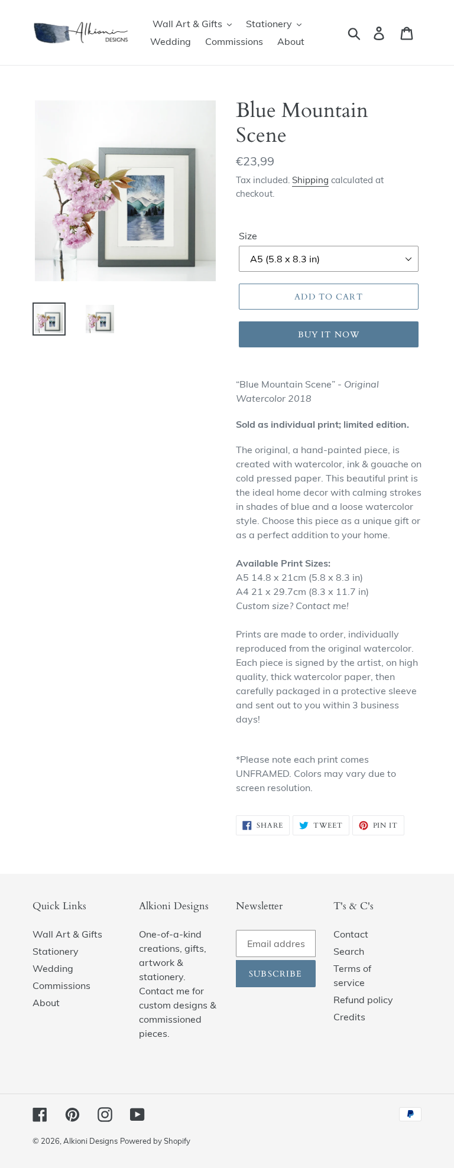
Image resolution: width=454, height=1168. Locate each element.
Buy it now (328, 334)
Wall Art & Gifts (67, 934)
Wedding (53, 968)
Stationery (56, 951)
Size (248, 236)
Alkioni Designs (90, 1141)
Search (348, 951)
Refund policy (363, 1000)
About (46, 1002)
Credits (349, 1017)
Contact (350, 934)
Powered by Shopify (155, 1141)
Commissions (61, 985)
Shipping (310, 180)
